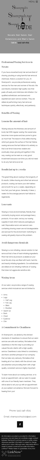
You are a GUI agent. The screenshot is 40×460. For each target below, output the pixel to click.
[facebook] (20, 425)
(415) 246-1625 (23, 43)
